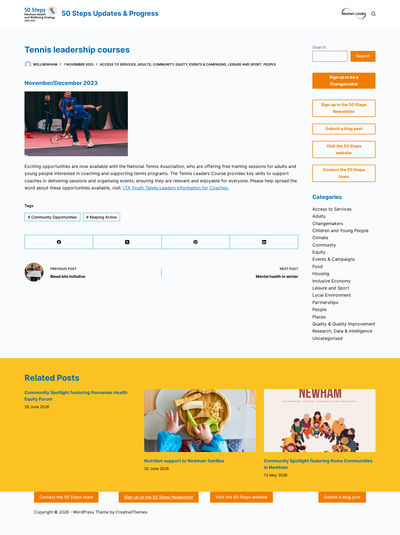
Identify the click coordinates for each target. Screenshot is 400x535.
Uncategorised (327, 338)
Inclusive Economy (331, 281)
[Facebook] (59, 242)
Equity (181, 64)
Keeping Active (101, 217)
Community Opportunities (52, 217)
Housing (320, 273)
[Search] (373, 14)
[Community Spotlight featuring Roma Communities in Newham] (320, 420)
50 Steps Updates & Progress (110, 13)
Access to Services (118, 64)
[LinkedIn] (264, 242)
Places (319, 316)
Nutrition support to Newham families (184, 460)
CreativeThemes (131, 512)
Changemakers (327, 223)
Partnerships (325, 302)
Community (163, 64)
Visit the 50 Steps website (241, 497)
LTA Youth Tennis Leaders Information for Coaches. (176, 187)
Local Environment (331, 295)
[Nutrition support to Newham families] (200, 420)
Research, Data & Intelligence (342, 331)
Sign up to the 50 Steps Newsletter (158, 497)
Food (317, 266)
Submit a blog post (342, 497)
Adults (144, 64)
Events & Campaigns (207, 64)
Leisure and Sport (244, 64)
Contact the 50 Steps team (66, 497)
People (269, 64)
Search (319, 47)
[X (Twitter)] (127, 242)
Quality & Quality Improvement (343, 324)
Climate (320, 237)
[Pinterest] (196, 242)
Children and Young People (340, 230)
